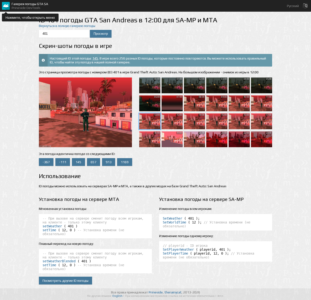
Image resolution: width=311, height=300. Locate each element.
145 (95, 58)
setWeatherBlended (59, 261)
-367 (46, 162)
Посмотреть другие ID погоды (65, 281)
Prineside (156, 292)
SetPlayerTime (175, 253)
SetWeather (172, 218)
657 (93, 162)
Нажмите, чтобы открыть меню (30, 17)
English (117, 296)
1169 (125, 162)
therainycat (172, 292)
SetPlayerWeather (178, 249)
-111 (62, 162)
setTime (49, 230)
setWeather (52, 226)
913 (109, 162)
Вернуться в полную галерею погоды (67, 26)
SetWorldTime (174, 222)
